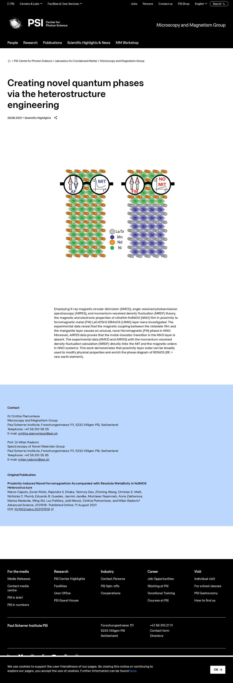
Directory (156, 636)
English (199, 3)
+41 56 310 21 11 (161, 625)
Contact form (159, 630)
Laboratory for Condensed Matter (76, 60)
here (132, 671)
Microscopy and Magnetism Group (191, 24)
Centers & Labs (29, 3)
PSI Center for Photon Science (33, 60)
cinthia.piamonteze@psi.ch (38, 433)
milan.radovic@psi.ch (33, 459)
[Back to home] (37, 22)
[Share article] (56, 118)
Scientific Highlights (38, 117)
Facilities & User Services (63, 3)
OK (216, 669)
